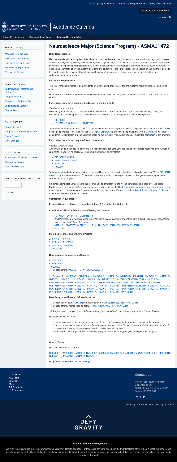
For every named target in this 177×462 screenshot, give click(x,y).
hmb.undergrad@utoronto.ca (132, 187)
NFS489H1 (141, 282)
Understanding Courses (16, 105)
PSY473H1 (152, 289)
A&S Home (14, 377)
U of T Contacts (16, 390)
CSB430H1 (156, 279)
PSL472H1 (164, 285)
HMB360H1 (73, 276)
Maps (11, 384)
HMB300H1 (57, 263)
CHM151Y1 (87, 123)
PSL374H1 (66, 285)
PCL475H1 (153, 282)
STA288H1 (80, 302)
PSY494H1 (115, 292)
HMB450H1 (150, 276)
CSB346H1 (144, 279)
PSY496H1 (127, 292)
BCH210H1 (60, 163)
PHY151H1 (97, 225)
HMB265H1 (60, 160)
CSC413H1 (91, 282)
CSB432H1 (54, 282)
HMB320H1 (73, 270)
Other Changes (12, 140)
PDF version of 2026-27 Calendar (21, 157)
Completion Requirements (63, 198)
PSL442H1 (103, 285)
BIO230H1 (60, 157)
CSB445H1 (79, 282)
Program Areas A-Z (14, 96)
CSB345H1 (131, 279)
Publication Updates (14, 166)
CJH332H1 (58, 266)
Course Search (12, 110)
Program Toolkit (137, 3)
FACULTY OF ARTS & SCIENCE (155, 10)
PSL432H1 (79, 285)
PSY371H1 (66, 289)
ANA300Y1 (97, 270)
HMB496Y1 (106, 279)
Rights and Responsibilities (69, 37)
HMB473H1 (67, 279)
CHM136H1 (74, 123)
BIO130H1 (60, 120)
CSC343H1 (66, 282)
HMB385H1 (86, 276)
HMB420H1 (98, 276)
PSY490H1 (54, 292)
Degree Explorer (107, 3)
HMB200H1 (57, 260)
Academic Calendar (74, 27)
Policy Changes (12, 136)
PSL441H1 (91, 285)
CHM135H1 (61, 123)
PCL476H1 (54, 285)
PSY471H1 (139, 289)
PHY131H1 (85, 225)
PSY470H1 (127, 289)
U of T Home (15, 374)
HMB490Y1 (81, 279)
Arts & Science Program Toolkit (150, 190)
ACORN (92, 3)
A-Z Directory (15, 387)
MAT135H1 (72, 225)
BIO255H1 (71, 157)
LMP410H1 (103, 282)
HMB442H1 (137, 276)
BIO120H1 (56, 239)
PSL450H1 (139, 285)
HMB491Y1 (93, 279)
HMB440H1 (124, 276)
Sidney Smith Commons (159, 3)
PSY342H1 (54, 289)
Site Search (163, 17)
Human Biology (82, 361)
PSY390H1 (91, 289)
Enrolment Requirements (62, 80)
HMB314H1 (110, 306)
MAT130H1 (60, 225)
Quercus (13, 381)
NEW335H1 (116, 282)
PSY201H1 (132, 302)
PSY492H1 (66, 292)
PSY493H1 (79, 292)
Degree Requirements (13, 37)
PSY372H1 (79, 289)
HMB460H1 (163, 276)
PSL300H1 (60, 167)
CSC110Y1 (121, 225)
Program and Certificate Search (20, 101)
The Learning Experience (17, 67)
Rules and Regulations (40, 37)
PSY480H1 (164, 289)
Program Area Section (61, 361)
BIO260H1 (73, 160)
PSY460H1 (115, 289)
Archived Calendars (14, 162)
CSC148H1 (133, 225)
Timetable (122, 3)
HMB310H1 (97, 306)
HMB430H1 (111, 276)
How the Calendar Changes (18, 63)
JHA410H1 (85, 270)
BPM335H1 (129, 282)
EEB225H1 (120, 302)
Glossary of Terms (14, 72)
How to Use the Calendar (17, 58)
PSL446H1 (127, 285)
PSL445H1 (115, 285)
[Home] (26, 27)
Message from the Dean (16, 54)
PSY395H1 (103, 289)
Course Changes (13, 127)
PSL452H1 (152, 285)
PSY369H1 (122, 306)
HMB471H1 (55, 279)
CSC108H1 (109, 225)
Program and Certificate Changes (21, 131)
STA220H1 (109, 302)
